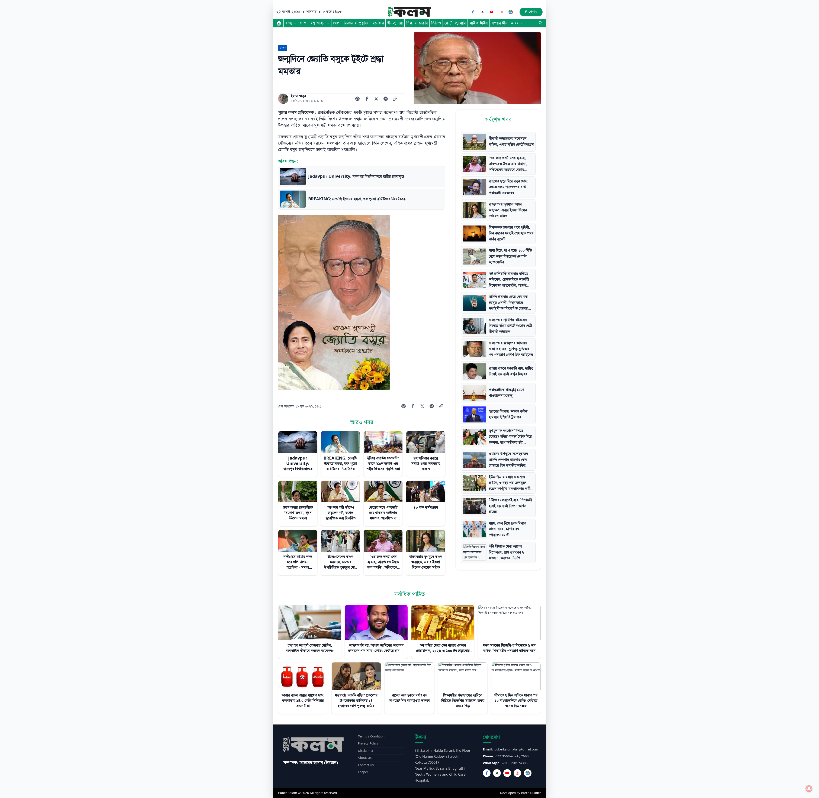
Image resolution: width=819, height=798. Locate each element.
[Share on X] (376, 98)
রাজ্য (288, 23)
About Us (365, 758)
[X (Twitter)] (482, 12)
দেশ (303, 23)
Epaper (363, 772)
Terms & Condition (371, 736)
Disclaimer (365, 751)
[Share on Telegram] (385, 98)
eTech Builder (531, 793)
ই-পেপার (531, 11)
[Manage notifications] (809, 788)
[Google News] (510, 12)
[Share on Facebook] (367, 98)
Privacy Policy (368, 743)
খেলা (336, 23)
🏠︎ (279, 23)
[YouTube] (492, 12)
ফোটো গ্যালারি (455, 23)
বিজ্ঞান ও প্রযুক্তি (356, 23)
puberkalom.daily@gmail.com (516, 749)
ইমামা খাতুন (298, 96)
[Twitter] (497, 773)
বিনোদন (378, 23)
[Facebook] (473, 12)
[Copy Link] (395, 98)
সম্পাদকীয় (499, 23)
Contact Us (366, 765)
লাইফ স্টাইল (478, 23)
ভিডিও (436, 23)
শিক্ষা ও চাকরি (417, 23)
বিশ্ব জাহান (317, 23)
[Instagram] (501, 12)
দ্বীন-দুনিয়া (395, 23)
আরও (515, 23)
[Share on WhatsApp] (357, 98)
